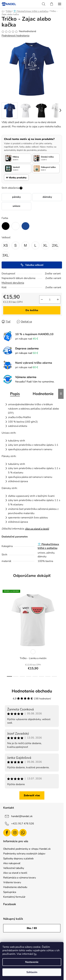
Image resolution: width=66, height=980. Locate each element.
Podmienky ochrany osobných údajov (24, 853)
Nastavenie (31, 962)
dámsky (47, 197)
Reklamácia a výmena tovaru (19, 877)
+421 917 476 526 (22, 823)
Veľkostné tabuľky (13, 868)
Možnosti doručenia (13, 283)
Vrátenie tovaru (12, 882)
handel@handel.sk (22, 816)
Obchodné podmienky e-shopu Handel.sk (27, 849)
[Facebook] (7, 832)
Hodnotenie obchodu (15, 887)
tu (35, 954)
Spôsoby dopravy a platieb (18, 858)
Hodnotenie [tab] (43, 393)
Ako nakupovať (11, 863)
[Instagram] (15, 832)
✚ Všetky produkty (16, 177)
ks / (32, 928)
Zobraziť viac (32, 795)
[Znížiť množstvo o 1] (41, 299)
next (60, 608)
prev (3, 608)
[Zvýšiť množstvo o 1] (57, 299)
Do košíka (31, 310)
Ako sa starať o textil (37, 528)
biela (33, 651)
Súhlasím (31, 972)
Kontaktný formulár (14, 897)
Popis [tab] (15, 393)
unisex (16, 206)
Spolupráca (9, 892)
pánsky (16, 197)
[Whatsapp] (23, 832)
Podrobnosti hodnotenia (15, 35)
